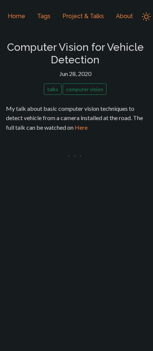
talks (52, 89)
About (124, 16)
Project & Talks (83, 16)
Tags (44, 16)
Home (16, 16)
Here (81, 127)
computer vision (84, 89)
